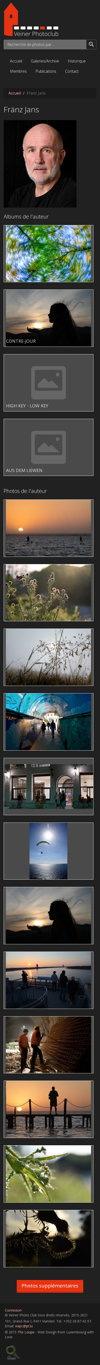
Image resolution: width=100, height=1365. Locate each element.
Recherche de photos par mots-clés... (31, 44)
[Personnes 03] (50, 851)
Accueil (16, 61)
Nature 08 (15, 1213)
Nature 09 (15, 1149)
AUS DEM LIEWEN (24, 470)
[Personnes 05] (50, 980)
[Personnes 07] (50, 1109)
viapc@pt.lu (24, 1326)
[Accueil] (50, 19)
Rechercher (91, 44)
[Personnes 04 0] (50, 915)
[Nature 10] (50, 592)
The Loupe (25, 1332)
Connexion (13, 1310)
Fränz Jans (16, 277)
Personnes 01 (18, 697)
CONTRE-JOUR (21, 341)
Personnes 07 (18, 1084)
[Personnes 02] (50, 786)
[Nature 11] (50, 657)
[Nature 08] (50, 1238)
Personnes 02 (18, 761)
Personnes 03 (18, 826)
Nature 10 (15, 568)
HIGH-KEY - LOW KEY (27, 406)
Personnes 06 (18, 1020)
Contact (72, 71)
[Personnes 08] (50, 528)
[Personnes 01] (50, 722)
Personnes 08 (18, 503)
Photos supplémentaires (50, 1285)
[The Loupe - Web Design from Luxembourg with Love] (50, 1353)
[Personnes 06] (50, 1045)
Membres (18, 71)
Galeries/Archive (45, 61)
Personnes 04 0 (19, 890)
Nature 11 (15, 632)
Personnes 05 (18, 955)
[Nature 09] (50, 1174)
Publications (45, 71)
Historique (77, 61)
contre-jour (31, 552)
